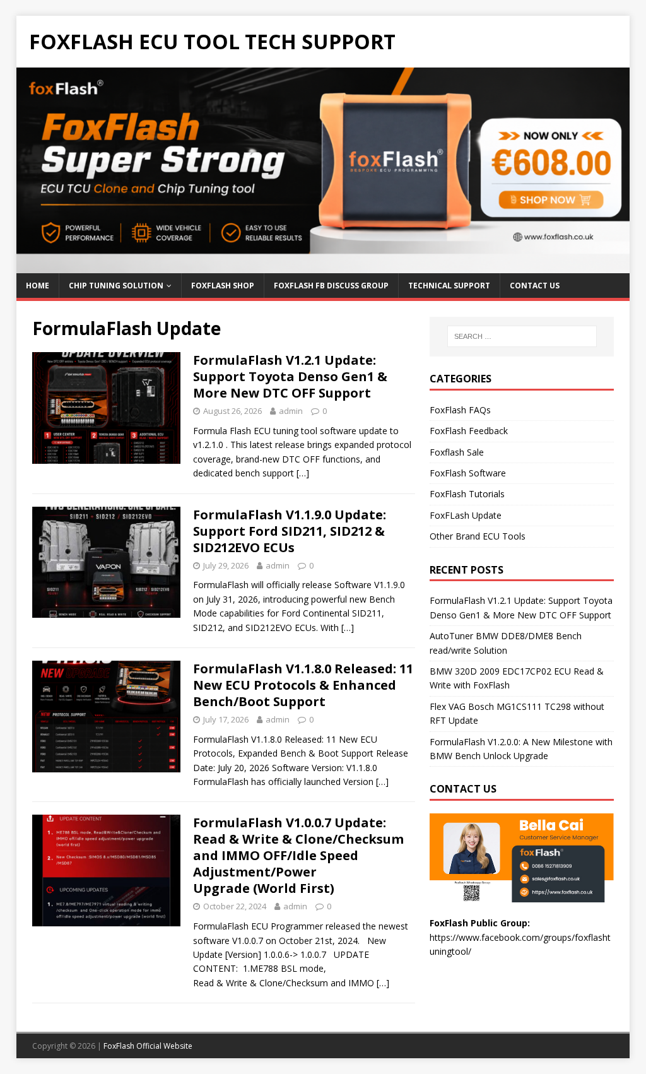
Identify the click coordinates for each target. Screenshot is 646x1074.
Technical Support (449, 285)
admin (291, 410)
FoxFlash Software (468, 473)
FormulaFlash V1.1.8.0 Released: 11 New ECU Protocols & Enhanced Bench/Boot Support (303, 685)
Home (37, 285)
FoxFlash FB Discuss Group (331, 285)
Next (613, 167)
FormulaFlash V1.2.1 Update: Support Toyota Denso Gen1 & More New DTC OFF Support (290, 376)
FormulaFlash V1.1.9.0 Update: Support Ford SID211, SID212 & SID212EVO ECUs (289, 531)
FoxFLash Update (466, 515)
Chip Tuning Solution (116, 285)
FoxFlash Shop (222, 285)
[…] (303, 473)
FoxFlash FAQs (460, 410)
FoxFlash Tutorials (467, 494)
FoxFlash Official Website (147, 1046)
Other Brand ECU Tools (478, 536)
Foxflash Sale (457, 452)
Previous (32, 167)
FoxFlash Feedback (469, 431)
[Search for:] (522, 336)
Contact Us (535, 285)
